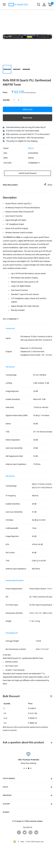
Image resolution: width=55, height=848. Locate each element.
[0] (50, 4)
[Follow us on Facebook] (19, 832)
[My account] (44, 4)
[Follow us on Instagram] (30, 832)
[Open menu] (4, 4)
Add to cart (27, 109)
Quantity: (6, 100)
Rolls (31, 148)
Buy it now (27, 118)
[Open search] (38, 4)
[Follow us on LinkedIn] (36, 832)
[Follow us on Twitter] (25, 832)
